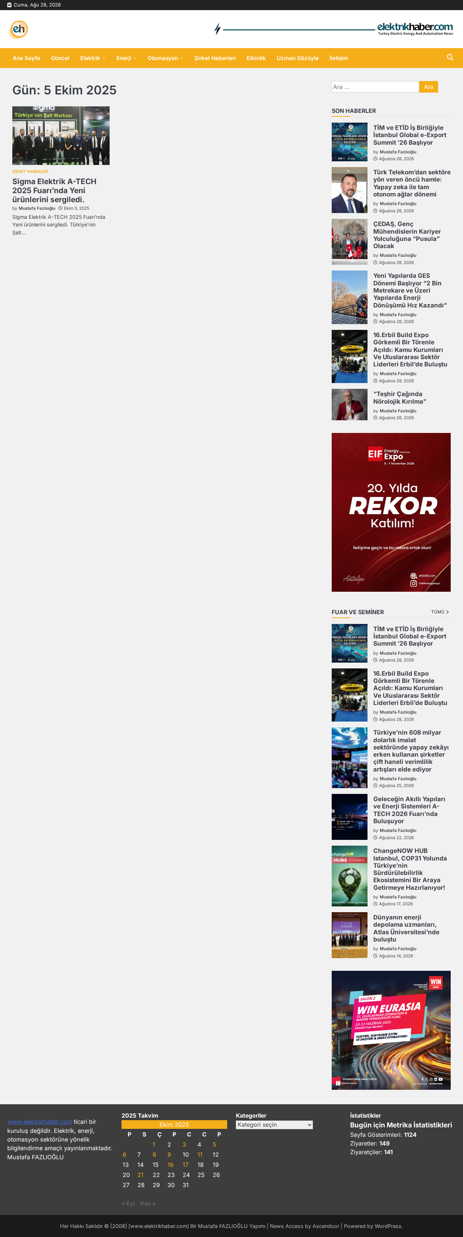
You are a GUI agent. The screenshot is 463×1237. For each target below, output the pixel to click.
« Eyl (128, 1203)
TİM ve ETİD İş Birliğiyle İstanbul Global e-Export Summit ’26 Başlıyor (409, 135)
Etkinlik (256, 58)
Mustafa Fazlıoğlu (37, 208)
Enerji (123, 58)
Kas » (148, 1203)
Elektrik (90, 58)
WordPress (388, 1226)
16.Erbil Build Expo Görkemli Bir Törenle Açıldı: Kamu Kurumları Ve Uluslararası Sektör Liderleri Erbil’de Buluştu (410, 349)
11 (200, 1154)
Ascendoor (326, 1226)
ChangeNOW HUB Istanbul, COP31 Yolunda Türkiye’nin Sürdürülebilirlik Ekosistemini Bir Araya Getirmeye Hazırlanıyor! (410, 869)
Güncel (60, 58)
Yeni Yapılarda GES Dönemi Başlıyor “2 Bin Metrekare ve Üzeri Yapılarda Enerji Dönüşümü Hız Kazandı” (410, 290)
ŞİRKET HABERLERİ (30, 172)
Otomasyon (163, 58)
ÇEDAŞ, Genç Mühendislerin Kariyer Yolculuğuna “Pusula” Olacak (407, 235)
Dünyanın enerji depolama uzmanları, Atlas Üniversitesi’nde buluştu (406, 928)
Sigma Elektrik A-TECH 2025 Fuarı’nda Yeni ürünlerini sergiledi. (54, 190)
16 (170, 1164)
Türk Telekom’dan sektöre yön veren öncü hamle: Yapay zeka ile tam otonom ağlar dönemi (412, 183)
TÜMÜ (438, 612)
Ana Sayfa (26, 58)
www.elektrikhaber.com (39, 1121)
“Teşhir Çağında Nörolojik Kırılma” (399, 397)
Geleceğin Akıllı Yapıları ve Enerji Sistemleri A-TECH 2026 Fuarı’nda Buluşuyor (409, 810)
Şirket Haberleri (215, 58)
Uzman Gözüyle (298, 58)
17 (185, 1164)
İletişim (339, 58)
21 (140, 1174)
